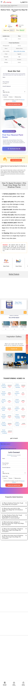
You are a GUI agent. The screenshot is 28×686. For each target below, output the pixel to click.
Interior (5, 97)
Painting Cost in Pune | (8, 665)
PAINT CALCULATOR (16, 160)
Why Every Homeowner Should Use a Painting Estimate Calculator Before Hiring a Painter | (14, 656)
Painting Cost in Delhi (8, 669)
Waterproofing (18, 97)
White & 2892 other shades (19, 51)
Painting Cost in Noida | (18, 664)
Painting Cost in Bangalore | (9, 662)
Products (5, 5)
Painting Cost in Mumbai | (18, 662)
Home (2, 5)
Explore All (14, 349)
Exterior (11, 97)
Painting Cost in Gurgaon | (8, 664)
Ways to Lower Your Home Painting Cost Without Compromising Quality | (14, 643)
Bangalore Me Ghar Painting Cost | (10, 640)
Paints (9, 5)
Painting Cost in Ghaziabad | (9, 667)
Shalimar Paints (14, 5)
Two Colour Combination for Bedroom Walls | (12, 673)
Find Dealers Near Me (15, 148)
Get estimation (9, 455)
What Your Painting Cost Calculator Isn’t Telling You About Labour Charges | (13, 649)
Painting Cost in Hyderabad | (18, 665)
